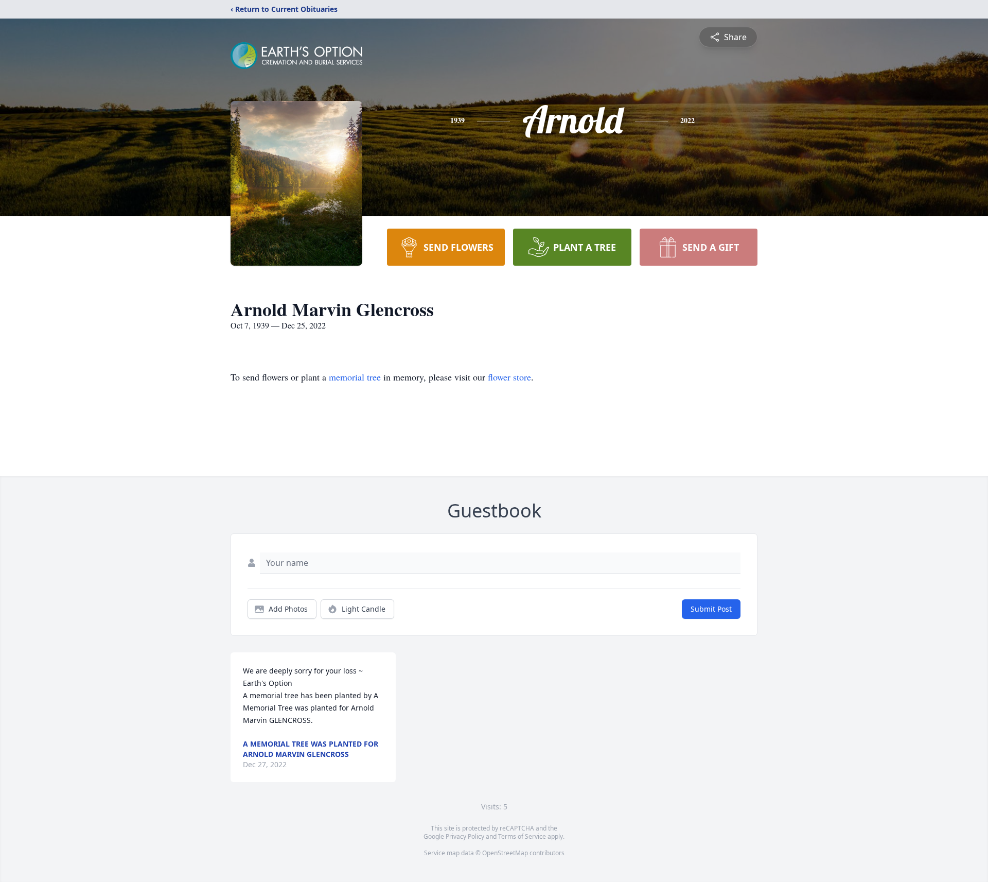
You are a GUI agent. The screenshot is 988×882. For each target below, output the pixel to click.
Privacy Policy (465, 836)
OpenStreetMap (505, 853)
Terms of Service (522, 836)
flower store (509, 377)
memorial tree (355, 377)
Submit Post (711, 609)
